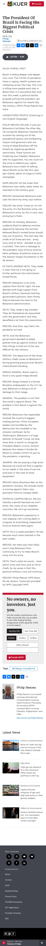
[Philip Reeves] (8, 691)
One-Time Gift (31, 631)
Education (25, 763)
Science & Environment (31, 741)
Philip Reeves (7, 39)
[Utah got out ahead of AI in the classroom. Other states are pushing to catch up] (11, 767)
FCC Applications (12, 908)
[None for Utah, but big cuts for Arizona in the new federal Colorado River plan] (11, 745)
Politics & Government (31, 808)
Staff (7, 885)
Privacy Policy (10, 897)
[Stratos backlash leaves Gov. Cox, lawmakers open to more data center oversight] (11, 812)
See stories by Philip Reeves (30, 717)
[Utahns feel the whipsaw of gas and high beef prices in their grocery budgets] (11, 790)
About (7, 874)
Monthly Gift (14, 631)
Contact (8, 880)
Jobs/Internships (11, 891)
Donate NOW (17, 657)
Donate (37, 4)
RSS (7, 919)
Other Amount (22, 645)
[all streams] (42, 943)
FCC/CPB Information (13, 902)
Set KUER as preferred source (30, 41)
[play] (3, 942)
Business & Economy (30, 786)
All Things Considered (23, 668)
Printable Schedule (13, 913)
